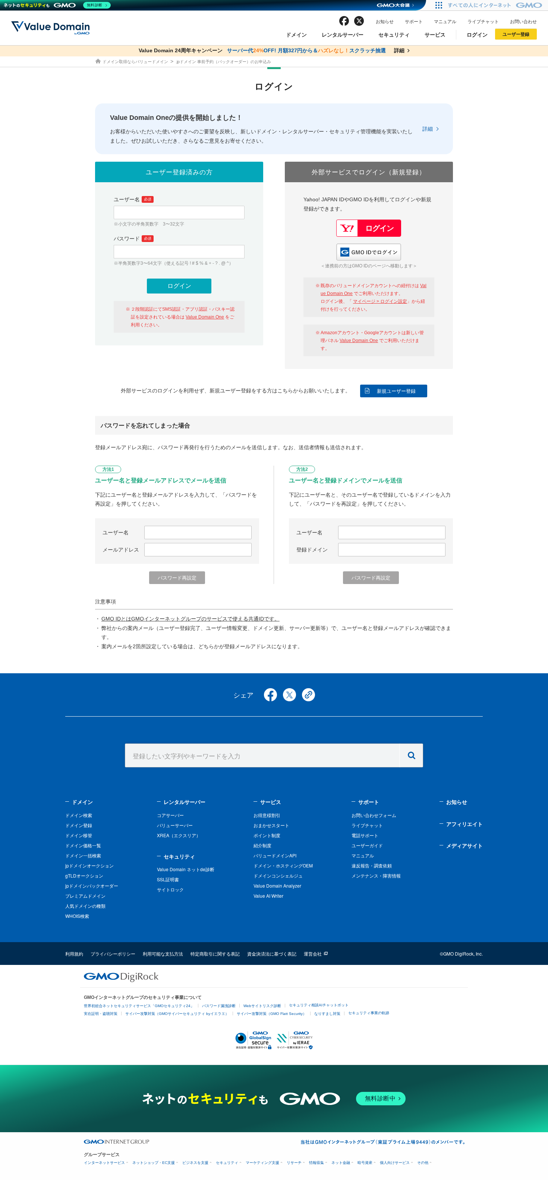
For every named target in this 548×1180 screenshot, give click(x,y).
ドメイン (296, 34)
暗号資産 (365, 1163)
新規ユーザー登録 (396, 391)
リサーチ (294, 1163)
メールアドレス (121, 550)
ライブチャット (483, 21)
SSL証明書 (168, 879)
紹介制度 (262, 845)
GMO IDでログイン (368, 252)
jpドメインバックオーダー (91, 885)
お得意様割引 (266, 815)
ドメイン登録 (78, 825)
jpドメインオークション (89, 865)
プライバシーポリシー (113, 953)
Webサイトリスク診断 (262, 1006)
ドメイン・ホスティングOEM (283, 865)
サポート (414, 21)
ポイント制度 (266, 835)
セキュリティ (394, 34)
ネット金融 (340, 1163)
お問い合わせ (523, 21)
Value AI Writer (268, 895)
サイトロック (170, 889)
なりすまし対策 (327, 1014)
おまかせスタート (271, 825)
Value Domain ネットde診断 (185, 869)
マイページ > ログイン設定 (380, 301)
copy (308, 694)
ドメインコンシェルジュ (278, 875)
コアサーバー (170, 815)
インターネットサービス (104, 1163)
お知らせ (385, 21)
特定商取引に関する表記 (215, 953)
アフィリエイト (464, 823)
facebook (344, 21)
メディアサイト (464, 845)
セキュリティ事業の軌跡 (368, 1013)
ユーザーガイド (367, 845)
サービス (435, 34)
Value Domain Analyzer (277, 885)
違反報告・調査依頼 (372, 865)
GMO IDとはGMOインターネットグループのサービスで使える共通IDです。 (190, 619)
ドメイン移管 (78, 835)
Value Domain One (205, 317)
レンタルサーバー (342, 34)
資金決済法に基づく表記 (271, 953)
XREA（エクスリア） (179, 835)
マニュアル (445, 21)
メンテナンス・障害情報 (376, 875)
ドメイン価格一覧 (83, 845)
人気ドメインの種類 (85, 906)
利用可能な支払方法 (163, 953)
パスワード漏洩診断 (219, 1006)
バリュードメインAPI (274, 855)
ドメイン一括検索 (83, 855)
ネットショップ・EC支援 (153, 1163)
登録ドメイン (312, 550)
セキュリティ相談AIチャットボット (319, 1005)
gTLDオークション (84, 875)
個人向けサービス (395, 1163)
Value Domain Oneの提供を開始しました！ (176, 117)
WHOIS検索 (77, 916)
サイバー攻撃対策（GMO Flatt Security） (271, 1014)
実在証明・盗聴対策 (100, 1014)
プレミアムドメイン (85, 895)
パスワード (132, 239)
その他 (422, 1163)
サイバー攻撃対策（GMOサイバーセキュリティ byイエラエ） (177, 1014)
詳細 (427, 129)
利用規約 (74, 953)
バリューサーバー (175, 825)
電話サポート (365, 835)
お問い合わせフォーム (374, 815)
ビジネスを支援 (195, 1163)
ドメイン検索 (78, 815)
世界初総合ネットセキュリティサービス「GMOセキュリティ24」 (139, 1006)
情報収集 (316, 1163)
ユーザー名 (132, 199)
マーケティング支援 (262, 1163)
